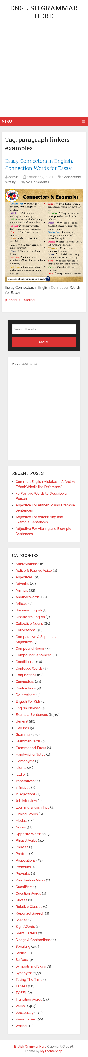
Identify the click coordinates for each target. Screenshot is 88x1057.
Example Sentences (32, 715)
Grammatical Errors (31, 748)
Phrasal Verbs (26, 841)
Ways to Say (26, 1019)
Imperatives (25, 781)
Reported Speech (30, 913)
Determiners (25, 695)
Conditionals (25, 662)
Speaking (23, 946)
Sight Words (25, 927)
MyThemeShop (51, 1051)
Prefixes (22, 854)
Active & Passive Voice (34, 571)
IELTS (20, 774)
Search (44, 341)
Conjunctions (26, 675)
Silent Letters (26, 933)
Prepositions (25, 860)
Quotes (21, 900)
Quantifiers (24, 887)
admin (13, 177)
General (22, 721)
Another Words (28, 597)
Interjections (25, 794)
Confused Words (29, 668)
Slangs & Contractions (33, 940)
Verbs (20, 1006)
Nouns (21, 827)
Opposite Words (28, 834)
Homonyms (25, 761)
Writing (10, 182)
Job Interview (26, 801)
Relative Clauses (29, 907)
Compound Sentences (34, 655)
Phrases (22, 847)
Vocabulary (25, 1013)
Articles (22, 604)
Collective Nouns (29, 624)
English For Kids (28, 701)
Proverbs (23, 874)
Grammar (23, 735)
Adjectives (24, 577)
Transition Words (29, 999)
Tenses (21, 986)
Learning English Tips (32, 807)
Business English (29, 610)
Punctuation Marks (30, 880)
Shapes (22, 920)
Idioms (21, 768)
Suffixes (22, 960)
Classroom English (30, 617)
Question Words (28, 893)
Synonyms (24, 973)
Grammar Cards (28, 741)
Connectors (71, 177)
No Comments (37, 182)
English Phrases (28, 708)
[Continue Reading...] (21, 300)
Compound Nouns (30, 649)
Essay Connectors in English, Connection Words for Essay (39, 164)
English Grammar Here (44, 11)
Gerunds (22, 728)
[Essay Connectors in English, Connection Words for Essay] (44, 235)
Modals (21, 821)
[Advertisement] (44, 71)
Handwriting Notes (30, 754)
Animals (22, 590)
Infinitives (23, 788)
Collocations (25, 630)
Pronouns (23, 867)
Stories (21, 953)
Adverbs (22, 584)
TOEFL (21, 993)
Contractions (26, 688)
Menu (7, 122)
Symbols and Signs (31, 966)
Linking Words (27, 814)
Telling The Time (29, 980)
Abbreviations (27, 564)
